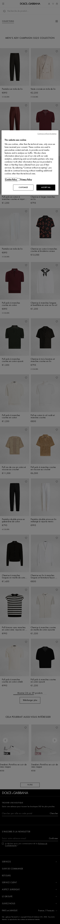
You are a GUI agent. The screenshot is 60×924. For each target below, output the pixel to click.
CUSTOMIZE (23, 187)
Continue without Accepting (47, 133)
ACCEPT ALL (46, 187)
